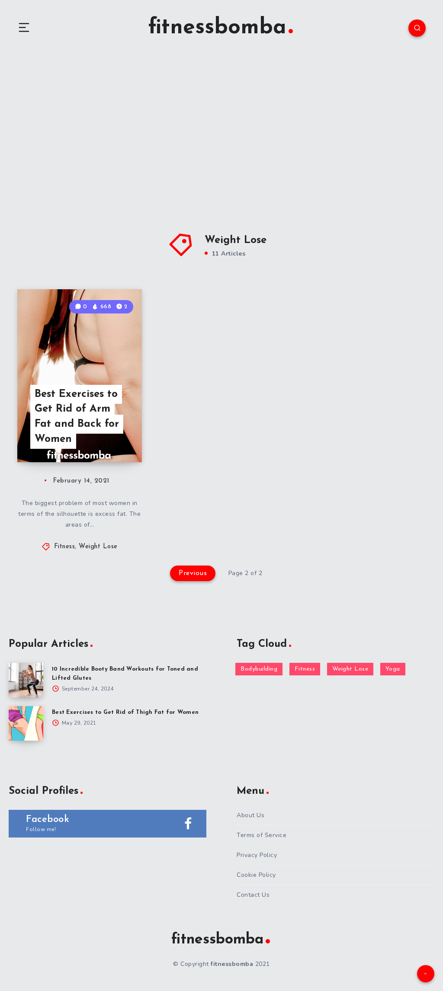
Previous (193, 573)
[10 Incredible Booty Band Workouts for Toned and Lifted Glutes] (26, 680)
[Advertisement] (221, 129)
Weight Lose (98, 546)
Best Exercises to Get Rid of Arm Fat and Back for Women (77, 416)
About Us (250, 815)
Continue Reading (111, 437)
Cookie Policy (256, 875)
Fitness (64, 546)
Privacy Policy (257, 855)
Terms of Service (261, 835)
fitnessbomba (217, 28)
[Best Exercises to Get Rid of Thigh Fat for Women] (26, 723)
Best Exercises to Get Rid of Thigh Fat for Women (125, 712)
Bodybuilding (259, 669)
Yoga (392, 669)
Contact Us (253, 895)
